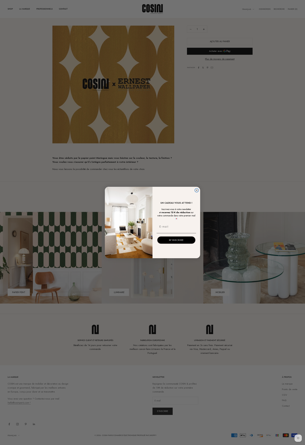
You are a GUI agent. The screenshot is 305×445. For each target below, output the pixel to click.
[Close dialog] (197, 190)
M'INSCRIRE (176, 240)
